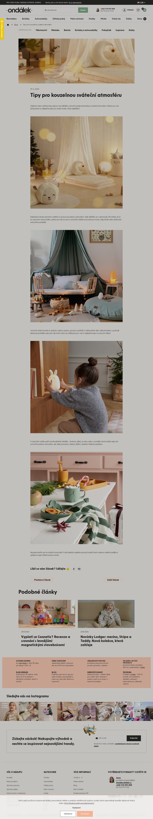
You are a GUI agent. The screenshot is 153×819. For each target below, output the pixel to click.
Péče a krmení (49, 789)
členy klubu (23, 663)
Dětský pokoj (48, 785)
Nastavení (76, 808)
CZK (141, 3)
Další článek (113, 580)
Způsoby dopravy (13, 785)
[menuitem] (13, 18)
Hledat (83, 10)
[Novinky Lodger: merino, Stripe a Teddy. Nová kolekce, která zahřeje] (106, 614)
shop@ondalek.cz (123, 783)
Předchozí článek (42, 580)
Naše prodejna (12, 781)
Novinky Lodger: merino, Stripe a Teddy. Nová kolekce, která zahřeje (106, 641)
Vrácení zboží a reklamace (16, 793)
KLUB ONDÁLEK (22, 672)
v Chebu (133, 674)
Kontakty (9, 777)
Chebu (142, 667)
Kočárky (46, 777)
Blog (75, 785)
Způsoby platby (12, 789)
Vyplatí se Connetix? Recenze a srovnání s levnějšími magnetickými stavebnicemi (45, 641)
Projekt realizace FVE (81, 793)
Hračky (46, 793)
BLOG (54, 672)
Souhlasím (85, 814)
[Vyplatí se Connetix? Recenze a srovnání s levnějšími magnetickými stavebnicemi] (46, 614)
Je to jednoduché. (75, 2)
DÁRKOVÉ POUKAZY (95, 672)
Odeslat (134, 738)
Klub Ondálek (78, 789)
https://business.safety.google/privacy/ (79, 803)
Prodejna (127, 672)
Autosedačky (48, 781)
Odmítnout (68, 814)
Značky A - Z (78, 777)
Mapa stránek (78, 781)
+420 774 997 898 (124, 785)
